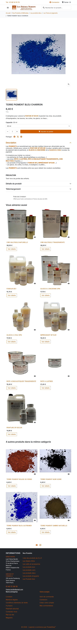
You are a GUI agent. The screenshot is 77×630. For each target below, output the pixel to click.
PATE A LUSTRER (46, 381)
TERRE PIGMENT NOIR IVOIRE (51, 479)
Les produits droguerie (31, 576)
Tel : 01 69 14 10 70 (13, 2)
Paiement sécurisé (12, 609)
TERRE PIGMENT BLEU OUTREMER (19, 525)
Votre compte (44, 592)
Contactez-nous (11, 612)
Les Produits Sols (29, 579)
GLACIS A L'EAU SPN (14, 335)
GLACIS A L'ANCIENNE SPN (50, 289)
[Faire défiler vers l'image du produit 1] (11, 94)
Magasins (9, 618)
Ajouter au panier (46, 131)
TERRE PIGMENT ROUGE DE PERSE (19, 479)
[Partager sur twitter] (17, 136)
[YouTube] (36, 545)
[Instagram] (40, 545)
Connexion (43, 600)
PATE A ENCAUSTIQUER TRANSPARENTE (21, 381)
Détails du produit (14, 184)
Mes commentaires (46, 606)
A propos (9, 606)
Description (11, 143)
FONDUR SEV (11, 289)
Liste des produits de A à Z (32, 558)
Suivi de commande (47, 597)
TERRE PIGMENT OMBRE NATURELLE (53, 525)
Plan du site (10, 615)
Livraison (9, 597)
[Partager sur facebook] (14, 136)
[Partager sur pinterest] (21, 136)
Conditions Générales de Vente (17, 603)
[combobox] (56, 8)
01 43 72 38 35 (11, 586)
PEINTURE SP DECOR (14, 428)
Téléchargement (13, 189)
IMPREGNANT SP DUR (48, 335)
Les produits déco (29, 573)
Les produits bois (29, 567)
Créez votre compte (47, 603)
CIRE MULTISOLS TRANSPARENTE (52, 242)
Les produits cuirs (29, 570)
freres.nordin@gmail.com (14, 589)
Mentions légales (12, 600)
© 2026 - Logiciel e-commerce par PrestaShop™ (38, 627)
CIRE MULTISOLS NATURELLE (17, 242)
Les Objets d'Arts (29, 561)
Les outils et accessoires (31, 564)
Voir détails (12, 249)
